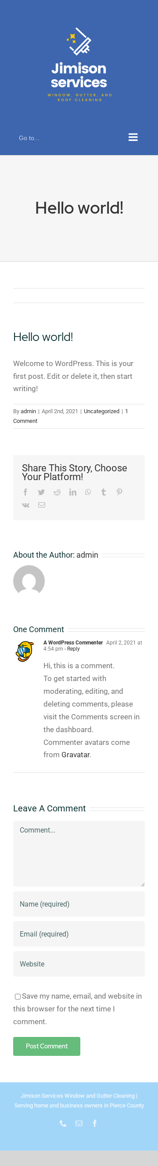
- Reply (71, 649)
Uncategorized (101, 411)
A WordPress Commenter (73, 643)
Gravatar (75, 754)
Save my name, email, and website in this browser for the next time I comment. (77, 1009)
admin (28, 411)
